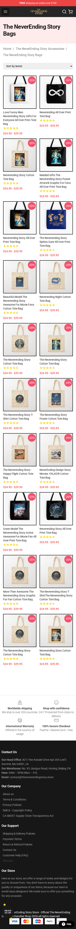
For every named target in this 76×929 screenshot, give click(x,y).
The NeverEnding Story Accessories (40, 49)
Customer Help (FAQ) (15, 855)
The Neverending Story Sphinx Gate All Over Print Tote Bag (55, 241)
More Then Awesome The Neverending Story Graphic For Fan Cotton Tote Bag (19, 595)
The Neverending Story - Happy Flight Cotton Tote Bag (18, 473)
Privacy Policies (12, 804)
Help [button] (69, 924)
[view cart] (70, 11)
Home (7, 49)
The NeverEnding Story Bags (22, 55)
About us (8, 794)
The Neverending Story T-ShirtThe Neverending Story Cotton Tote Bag (56, 595)
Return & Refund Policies (17, 844)
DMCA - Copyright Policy (17, 810)
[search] (64, 11)
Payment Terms (12, 839)
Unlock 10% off (7, 912)
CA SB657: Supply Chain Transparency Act (28, 815)
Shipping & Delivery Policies (19, 833)
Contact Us (9, 849)
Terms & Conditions (14, 799)
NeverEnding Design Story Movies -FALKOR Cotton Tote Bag (55, 473)
